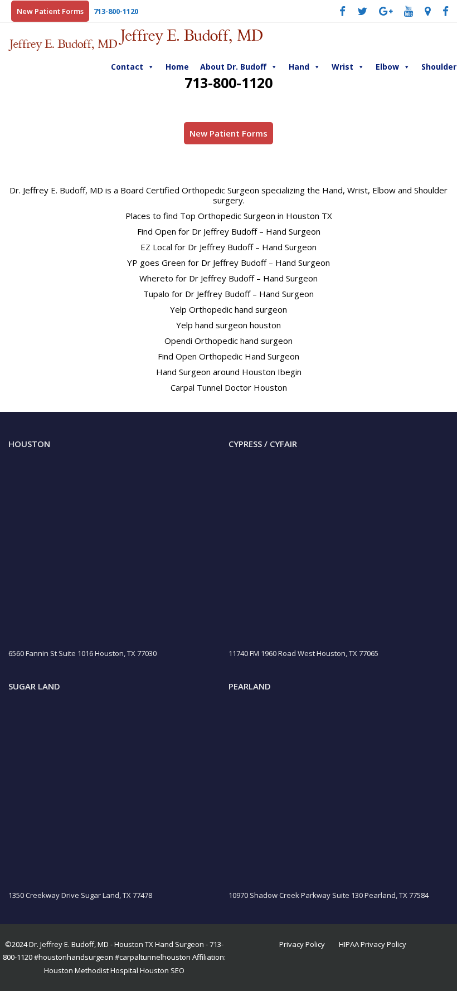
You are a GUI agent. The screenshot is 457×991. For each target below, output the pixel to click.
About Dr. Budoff (233, 66)
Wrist (342, 66)
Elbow (387, 66)
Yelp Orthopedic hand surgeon (228, 309)
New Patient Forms (50, 11)
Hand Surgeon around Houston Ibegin (229, 371)
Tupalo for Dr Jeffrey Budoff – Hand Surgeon (228, 293)
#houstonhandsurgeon (73, 957)
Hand (299, 66)
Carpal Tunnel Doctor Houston (229, 387)
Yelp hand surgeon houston (228, 325)
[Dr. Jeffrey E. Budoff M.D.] (63, 44)
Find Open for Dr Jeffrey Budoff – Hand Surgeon (228, 231)
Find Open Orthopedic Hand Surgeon (228, 356)
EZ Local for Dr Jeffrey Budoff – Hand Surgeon (228, 246)
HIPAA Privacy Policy (372, 944)
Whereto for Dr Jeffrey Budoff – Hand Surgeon (228, 278)
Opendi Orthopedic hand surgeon (228, 340)
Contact (127, 66)
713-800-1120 (116, 11)
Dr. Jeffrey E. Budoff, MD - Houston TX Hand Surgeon (116, 944)
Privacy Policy (302, 944)
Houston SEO (162, 970)
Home (177, 66)
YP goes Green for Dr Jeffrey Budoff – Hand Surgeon (228, 262)
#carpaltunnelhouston (153, 957)
